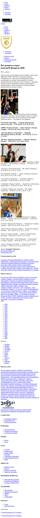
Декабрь (7, 344)
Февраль (7, 361)
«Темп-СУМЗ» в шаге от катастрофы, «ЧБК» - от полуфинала (19, 293)
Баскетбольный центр (11, 458)
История (7, 454)
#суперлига (18, 410)
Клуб (6, 2)
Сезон (6, 4)
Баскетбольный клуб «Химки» (12, 512)
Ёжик (6, 459)
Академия (7, 14)
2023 (5, 309)
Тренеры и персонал (10, 431)
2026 (5, 304)
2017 (5, 319)
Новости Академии (10, 472)
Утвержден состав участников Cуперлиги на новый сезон (18, 280)
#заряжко (12, 410)
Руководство (8, 451)
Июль (6, 353)
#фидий (25, 410)
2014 (5, 324)
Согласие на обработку (11, 481)
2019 (5, 316)
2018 (5, 318)
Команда (7, 5)
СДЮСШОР (8, 497)
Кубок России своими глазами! (10, 390)
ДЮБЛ (6, 493)
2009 (5, 333)
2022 (5, 311)
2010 (5, 331)
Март (6, 359)
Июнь (6, 354)
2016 (5, 321)
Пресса (6, 58)
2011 (5, 329)
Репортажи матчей (10, 59)
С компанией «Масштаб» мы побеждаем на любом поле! (17, 393)
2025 (5, 306)
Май (5, 356)
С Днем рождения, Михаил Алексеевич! (24, 389)
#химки (28, 411)
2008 (5, 334)
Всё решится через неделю (26, 377)
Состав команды (9, 429)
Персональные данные (11, 479)
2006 (5, 338)
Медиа (6, 7)
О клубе (7, 449)
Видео (6, 440)
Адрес (6, 504)
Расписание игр (9, 420)
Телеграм (7, 12)
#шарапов (13, 411)
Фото (6, 442)
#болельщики (21, 411)
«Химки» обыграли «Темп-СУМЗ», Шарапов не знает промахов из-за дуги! (20, 295)
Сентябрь (7, 349)
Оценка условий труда (11, 483)
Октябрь (7, 348)
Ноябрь (6, 346)
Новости (7, 9)
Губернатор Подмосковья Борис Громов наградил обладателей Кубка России (18, 374)
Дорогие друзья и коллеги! (16, 392)
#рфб (29, 410)
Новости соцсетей (10, 470)
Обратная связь (9, 506)
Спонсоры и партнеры (11, 456)
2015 (5, 323)
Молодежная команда (11, 492)
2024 (5, 307)
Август (6, 351)
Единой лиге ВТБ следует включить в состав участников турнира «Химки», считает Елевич (19, 278)
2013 (5, 326)
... (23, 299)
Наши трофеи (8, 453)
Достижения (8, 490)
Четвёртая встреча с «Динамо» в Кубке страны (17, 395)
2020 (5, 314)
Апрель (6, 358)
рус (2, 23)
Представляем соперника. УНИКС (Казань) (14, 370)
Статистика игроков (10, 433)
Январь (6, 363)
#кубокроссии (5, 411)
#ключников (5, 410)
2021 (5, 312)
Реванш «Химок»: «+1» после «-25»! (14, 289)
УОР (5, 495)
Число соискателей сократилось (16, 371)
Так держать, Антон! (12, 385)
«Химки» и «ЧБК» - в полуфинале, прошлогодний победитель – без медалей (19, 291)
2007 (5, 336)
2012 (5, 328)
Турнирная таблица (10, 419)
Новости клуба (9, 56)
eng (4, 23)
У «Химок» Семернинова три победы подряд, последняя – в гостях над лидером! (17, 298)
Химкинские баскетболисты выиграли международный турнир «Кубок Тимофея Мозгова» (19, 282)
